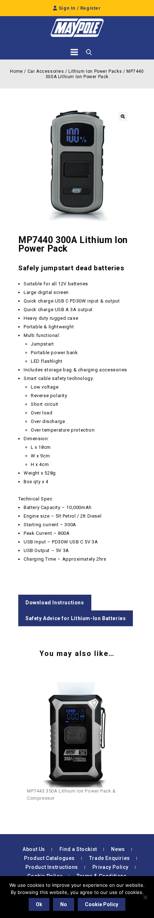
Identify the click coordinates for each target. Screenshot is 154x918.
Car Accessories (46, 71)
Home (16, 71)
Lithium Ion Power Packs (95, 71)
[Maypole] (77, 28)
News (118, 849)
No (63, 904)
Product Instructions (51, 867)
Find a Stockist (78, 849)
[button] (122, 116)
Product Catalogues (49, 858)
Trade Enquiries (109, 858)
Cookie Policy (101, 904)
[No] (145, 897)
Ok (39, 904)
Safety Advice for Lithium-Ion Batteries (75, 618)
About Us (34, 849)
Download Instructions (54, 602)
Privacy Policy (110, 867)
